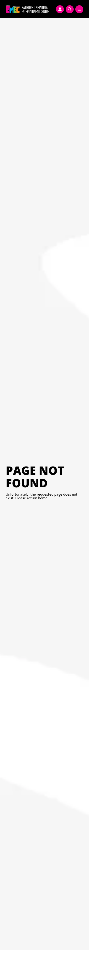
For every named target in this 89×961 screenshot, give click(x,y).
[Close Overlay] (5, 8)
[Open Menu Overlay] (79, 9)
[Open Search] (70, 9)
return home (37, 498)
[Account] (60, 9)
